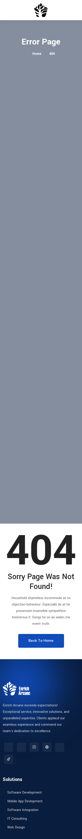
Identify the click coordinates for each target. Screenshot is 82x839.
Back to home (41, 640)
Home (36, 53)
